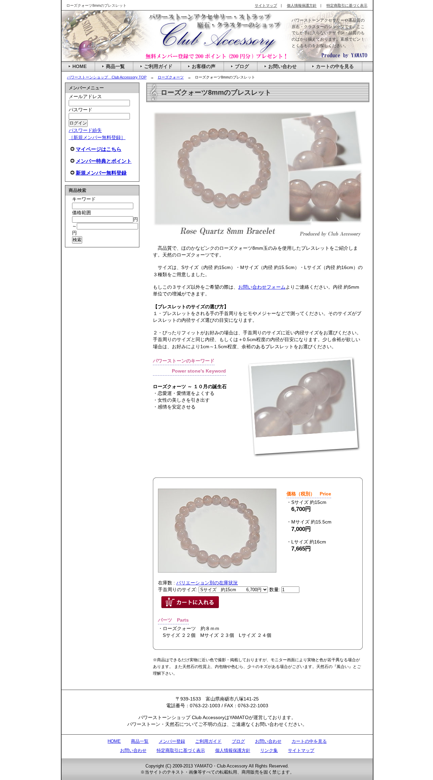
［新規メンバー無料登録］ (97, 137)
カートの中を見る (309, 741)
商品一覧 (140, 741)
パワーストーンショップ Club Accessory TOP (106, 77)
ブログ (238, 741)
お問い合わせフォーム (262, 287)
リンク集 (269, 750)
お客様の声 (203, 66)
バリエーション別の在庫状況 (207, 582)
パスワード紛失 (85, 130)
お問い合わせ (268, 741)
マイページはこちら (98, 149)
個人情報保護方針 (232, 750)
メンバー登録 (172, 741)
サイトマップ (301, 750)
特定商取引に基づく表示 (181, 750)
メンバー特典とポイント (104, 161)
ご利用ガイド (208, 741)
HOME (114, 741)
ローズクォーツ (171, 77)
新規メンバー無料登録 (101, 173)
